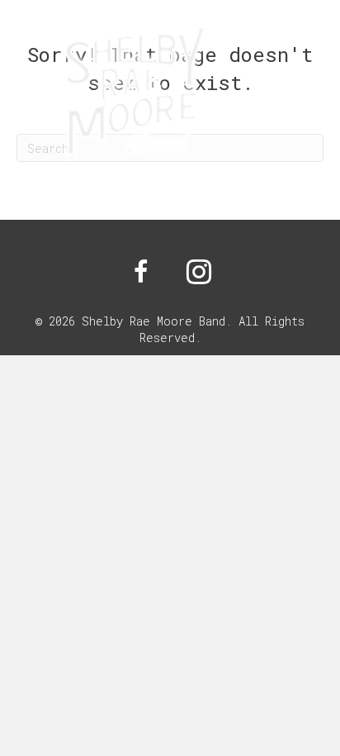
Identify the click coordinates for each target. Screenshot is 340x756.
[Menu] (306, 99)
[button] (141, 272)
